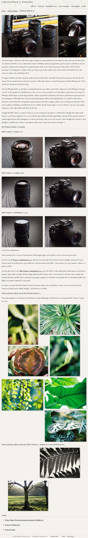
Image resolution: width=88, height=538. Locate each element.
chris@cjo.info (54, 536)
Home (4, 11)
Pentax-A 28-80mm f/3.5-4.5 (22, 260)
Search (83, 6)
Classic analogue (63, 6)
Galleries (33, 6)
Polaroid (41, 6)
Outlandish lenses (51, 6)
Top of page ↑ (70, 536)
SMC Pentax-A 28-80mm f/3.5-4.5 (31, 271)
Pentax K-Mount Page (12, 525)
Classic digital (75, 6)
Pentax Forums (10, 530)
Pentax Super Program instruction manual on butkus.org (24, 520)
